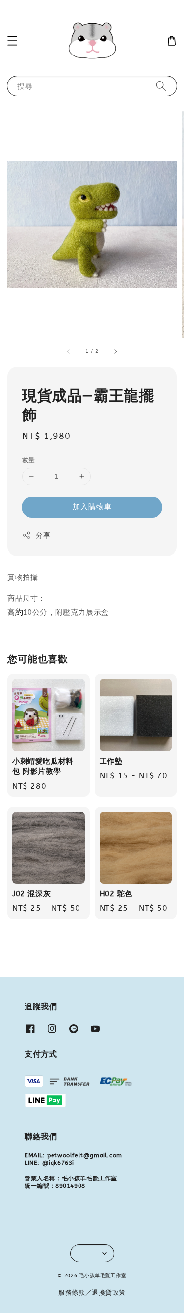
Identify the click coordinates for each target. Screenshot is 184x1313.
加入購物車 (92, 506)
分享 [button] (43, 535)
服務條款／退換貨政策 (92, 1292)
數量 (28, 460)
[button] (12, 41)
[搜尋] (161, 85)
